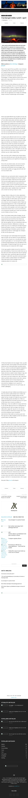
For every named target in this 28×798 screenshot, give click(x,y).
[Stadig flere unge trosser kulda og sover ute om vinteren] (4, 552)
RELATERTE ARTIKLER (6, 517)
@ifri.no (14, 697)
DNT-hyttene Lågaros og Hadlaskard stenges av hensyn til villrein (17, 534)
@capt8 (3, 65)
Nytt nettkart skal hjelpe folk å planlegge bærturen (11, 583)
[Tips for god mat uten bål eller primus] (4, 735)
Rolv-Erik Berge (13, 64)
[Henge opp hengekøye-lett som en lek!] (4, 713)
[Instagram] (14, 794)
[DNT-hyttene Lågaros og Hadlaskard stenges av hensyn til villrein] (4, 534)
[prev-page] (13, 557)
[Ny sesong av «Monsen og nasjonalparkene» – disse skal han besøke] (4, 546)
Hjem (2, 13)
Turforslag (9, 15)
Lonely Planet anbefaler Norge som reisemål (6, 497)
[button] (2, 10)
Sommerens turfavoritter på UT (7, 573)
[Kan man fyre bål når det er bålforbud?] (4, 723)
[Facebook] (10, 794)
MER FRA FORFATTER (18, 517)
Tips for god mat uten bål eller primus (17, 733)
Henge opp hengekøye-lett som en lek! (17, 711)
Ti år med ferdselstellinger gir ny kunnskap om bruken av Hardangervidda (12, 577)
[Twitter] (17, 794)
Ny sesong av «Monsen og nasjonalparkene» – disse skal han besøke (16, 546)
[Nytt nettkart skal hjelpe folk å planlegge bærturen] (4, 527)
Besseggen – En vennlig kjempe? (16, 705)
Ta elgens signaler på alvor (14, 538)
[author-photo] (14, 508)
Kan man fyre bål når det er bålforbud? (17, 721)
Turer (6, 15)
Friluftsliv (6, 13)
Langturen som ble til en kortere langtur (21, 497)
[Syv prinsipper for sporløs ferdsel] (4, 521)
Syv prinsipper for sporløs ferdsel (16, 520)
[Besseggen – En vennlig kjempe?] (4, 707)
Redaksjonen (5, 20)
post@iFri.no (16, 786)
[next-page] (15, 557)
